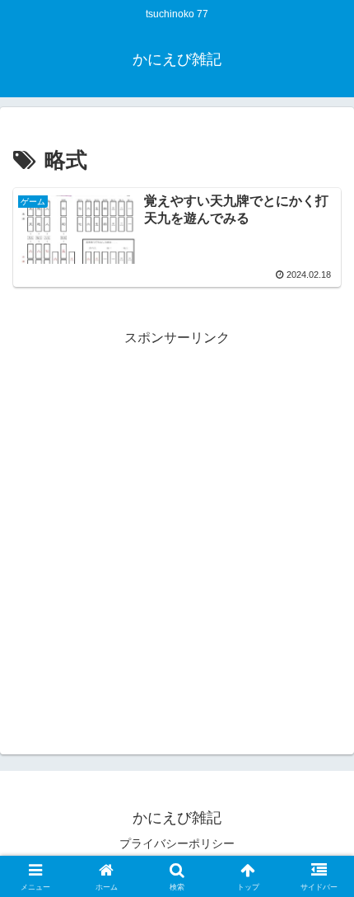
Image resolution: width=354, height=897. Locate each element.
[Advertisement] (177, 527)
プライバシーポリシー (177, 843)
